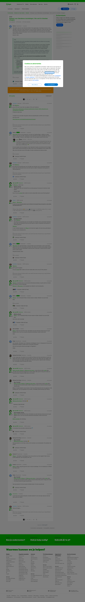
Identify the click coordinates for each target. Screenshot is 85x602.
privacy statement (30, 77)
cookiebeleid (58, 75)
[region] (43, 73)
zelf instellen (36, 80)
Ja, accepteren (51, 84)
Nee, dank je (35, 84)
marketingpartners (49, 72)
